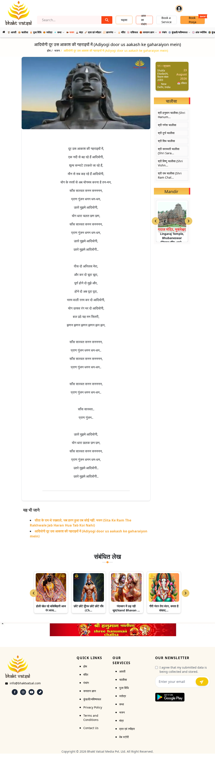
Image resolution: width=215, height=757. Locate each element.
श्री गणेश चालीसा (167, 125)
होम (85, 666)
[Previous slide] (155, 221)
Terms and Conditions (90, 718)
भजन (122, 712)
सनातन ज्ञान (89, 691)
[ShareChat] (40, 692)
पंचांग (86, 683)
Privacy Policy (92, 707)
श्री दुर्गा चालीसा (166, 133)
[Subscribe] (202, 681)
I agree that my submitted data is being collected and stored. (183, 669)
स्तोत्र (122, 696)
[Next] (185, 593)
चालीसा (123, 680)
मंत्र (121, 721)
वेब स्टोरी (124, 737)
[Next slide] (188, 221)
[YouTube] (31, 692)
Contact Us (90, 728)
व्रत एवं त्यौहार (127, 729)
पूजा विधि (124, 688)
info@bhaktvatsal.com (25, 683)
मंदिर (85, 675)
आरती (122, 671)
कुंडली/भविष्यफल (92, 699)
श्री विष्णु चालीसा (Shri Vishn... (170, 163)
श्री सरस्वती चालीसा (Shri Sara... (168, 151)
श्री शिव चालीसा (166, 141)
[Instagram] (23, 692)
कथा (121, 704)
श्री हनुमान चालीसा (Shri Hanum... (171, 115)
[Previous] (33, 593)
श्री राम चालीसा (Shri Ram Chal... (170, 175)
